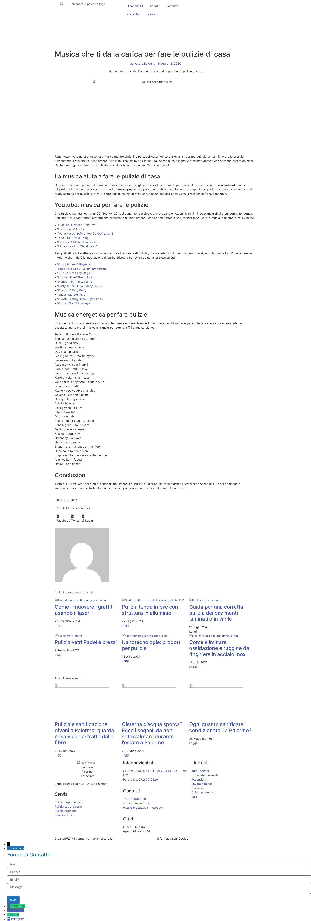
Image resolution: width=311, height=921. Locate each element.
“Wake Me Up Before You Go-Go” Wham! (85, 233)
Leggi (58, 625)
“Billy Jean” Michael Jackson (76, 242)
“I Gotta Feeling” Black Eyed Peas (80, 299)
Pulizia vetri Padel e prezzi (86, 642)
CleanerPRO (135, 6)
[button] (63, 518)
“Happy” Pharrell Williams (74, 281)
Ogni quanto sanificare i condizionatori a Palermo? (220, 727)
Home (113, 71)
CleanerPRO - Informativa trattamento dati (84, 838)
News (151, 14)
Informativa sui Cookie (172, 838)
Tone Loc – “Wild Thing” (73, 238)
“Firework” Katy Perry (71, 290)
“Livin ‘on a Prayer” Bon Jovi (76, 225)
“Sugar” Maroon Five (71, 294)
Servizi (154, 6)
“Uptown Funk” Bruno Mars (75, 277)
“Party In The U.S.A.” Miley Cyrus (79, 286)
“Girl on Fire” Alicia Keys (73, 303)
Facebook (17, 910)
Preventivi (133, 14)
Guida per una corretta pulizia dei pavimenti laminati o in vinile (216, 613)
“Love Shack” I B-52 (70, 229)
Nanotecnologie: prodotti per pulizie (152, 645)
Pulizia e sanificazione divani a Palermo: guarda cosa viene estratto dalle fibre (84, 733)
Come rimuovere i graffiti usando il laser (84, 610)
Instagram (17, 919)
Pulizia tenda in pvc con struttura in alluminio (150, 610)
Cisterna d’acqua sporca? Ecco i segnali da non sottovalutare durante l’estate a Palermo (152, 733)
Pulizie (124, 71)
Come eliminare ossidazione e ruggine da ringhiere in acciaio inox (219, 648)
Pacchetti (172, 6)
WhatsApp (18, 906)
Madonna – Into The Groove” (77, 246)
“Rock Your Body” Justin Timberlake (82, 268)
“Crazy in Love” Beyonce (74, 264)
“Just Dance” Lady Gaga (73, 273)
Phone (14, 914)
